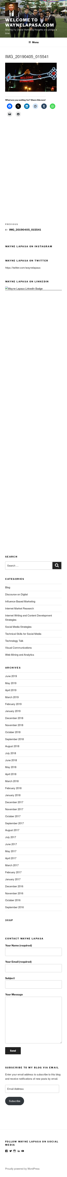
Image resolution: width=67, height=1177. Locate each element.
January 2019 (12, 711)
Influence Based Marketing (20, 601)
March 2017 (12, 865)
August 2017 (12, 830)
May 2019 (10, 683)
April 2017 (10, 858)
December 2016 (14, 886)
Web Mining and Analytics (19, 654)
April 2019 (10, 690)
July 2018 (10, 753)
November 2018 (14, 725)
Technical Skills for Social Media (23, 633)
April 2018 (10, 774)
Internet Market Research (19, 608)
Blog (7, 587)
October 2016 (12, 900)
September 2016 (14, 907)
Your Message (14, 994)
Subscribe (14, 1101)
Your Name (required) (18, 945)
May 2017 (10, 851)
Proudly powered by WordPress (22, 1168)
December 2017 (14, 802)
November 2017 (14, 809)
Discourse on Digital (16, 594)
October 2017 (12, 816)
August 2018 (12, 746)
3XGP (9, 920)
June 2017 (11, 844)
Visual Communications (18, 647)
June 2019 (11, 676)
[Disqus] (33, 164)
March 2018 (12, 781)
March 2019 (12, 697)
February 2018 (13, 788)
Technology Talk (14, 640)
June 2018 (11, 760)
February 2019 (13, 704)
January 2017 (12, 879)
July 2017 (10, 837)
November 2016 (14, 893)
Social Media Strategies (18, 626)
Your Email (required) (18, 961)
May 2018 (10, 767)
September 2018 (14, 739)
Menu (35, 42)
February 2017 (13, 872)
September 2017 (14, 823)
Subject (10, 978)
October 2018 (12, 732)
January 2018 (12, 795)
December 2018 (14, 718)
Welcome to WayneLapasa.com (29, 22)
